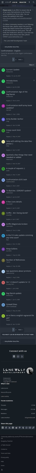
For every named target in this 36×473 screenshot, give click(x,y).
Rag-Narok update (13, 293)
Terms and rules (5, 453)
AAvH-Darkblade (11, 306)
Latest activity (5, 396)
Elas (7, 240)
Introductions (12, 80)
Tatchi (8, 262)
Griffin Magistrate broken (16, 224)
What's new (5, 384)
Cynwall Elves (11, 304)
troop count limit (13, 130)
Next (19, 59)
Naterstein (9, 159)
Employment (6, 378)
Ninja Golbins (11, 248)
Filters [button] (31, 65)
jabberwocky (10, 273)
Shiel (7, 146)
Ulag (7, 121)
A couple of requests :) (15, 168)
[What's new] (29, 2)
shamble (9, 215)
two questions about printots (18, 271)
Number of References (15, 260)
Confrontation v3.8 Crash (16, 179)
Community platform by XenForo (17, 437)
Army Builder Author (14, 119)
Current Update (12, 69)
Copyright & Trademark (10, 382)
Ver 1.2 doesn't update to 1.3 (18, 282)
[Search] (33, 2)
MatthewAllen (10, 182)
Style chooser (6, 445)
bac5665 (9, 251)
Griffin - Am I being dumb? (17, 213)
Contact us (4, 449)
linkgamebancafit (30, 417)
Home (2, 465)
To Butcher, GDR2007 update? (18, 190)
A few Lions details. (14, 202)
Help (2, 461)
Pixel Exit (9, 441)
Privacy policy (5, 457)
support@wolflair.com (15, 37)
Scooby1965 (10, 284)
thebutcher (9, 72)
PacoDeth (9, 204)
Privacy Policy (7, 380)
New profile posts (6, 392)
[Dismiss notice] (32, 10)
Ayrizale (8, 110)
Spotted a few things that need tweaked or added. (19, 156)
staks (8, 132)
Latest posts (4, 388)
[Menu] (2, 2)
